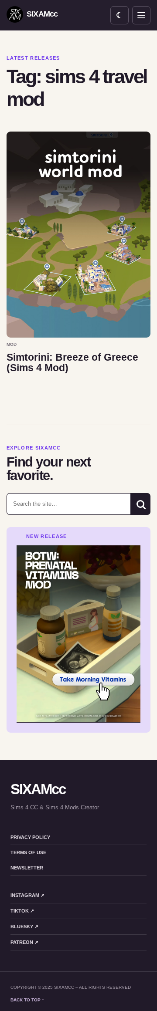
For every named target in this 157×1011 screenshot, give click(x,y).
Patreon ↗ (24, 942)
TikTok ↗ (22, 910)
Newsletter (26, 867)
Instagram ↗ (27, 895)
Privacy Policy (30, 837)
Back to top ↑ (27, 999)
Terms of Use (28, 852)
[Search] (140, 504)
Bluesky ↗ (24, 926)
